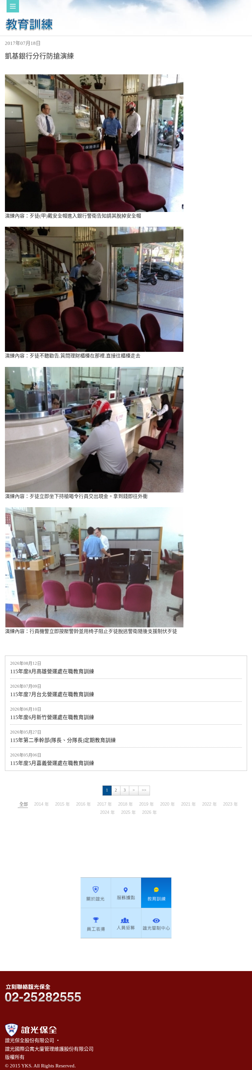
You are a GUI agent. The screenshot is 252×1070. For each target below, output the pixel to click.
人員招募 (126, 923)
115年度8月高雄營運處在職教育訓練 (52, 671)
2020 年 (167, 804)
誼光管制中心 (156, 923)
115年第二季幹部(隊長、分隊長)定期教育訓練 (63, 740)
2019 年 (146, 804)
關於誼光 (96, 893)
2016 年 (83, 804)
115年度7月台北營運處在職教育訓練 (52, 694)
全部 (23, 804)
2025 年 (128, 812)
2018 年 (125, 804)
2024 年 (107, 812)
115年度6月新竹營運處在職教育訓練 (52, 717)
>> (144, 790)
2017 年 (104, 804)
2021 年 (188, 804)
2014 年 (41, 804)
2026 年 (149, 812)
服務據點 (126, 893)
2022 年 (209, 804)
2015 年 (62, 804)
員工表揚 (96, 923)
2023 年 (230, 804)
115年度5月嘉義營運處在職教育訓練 (52, 763)
